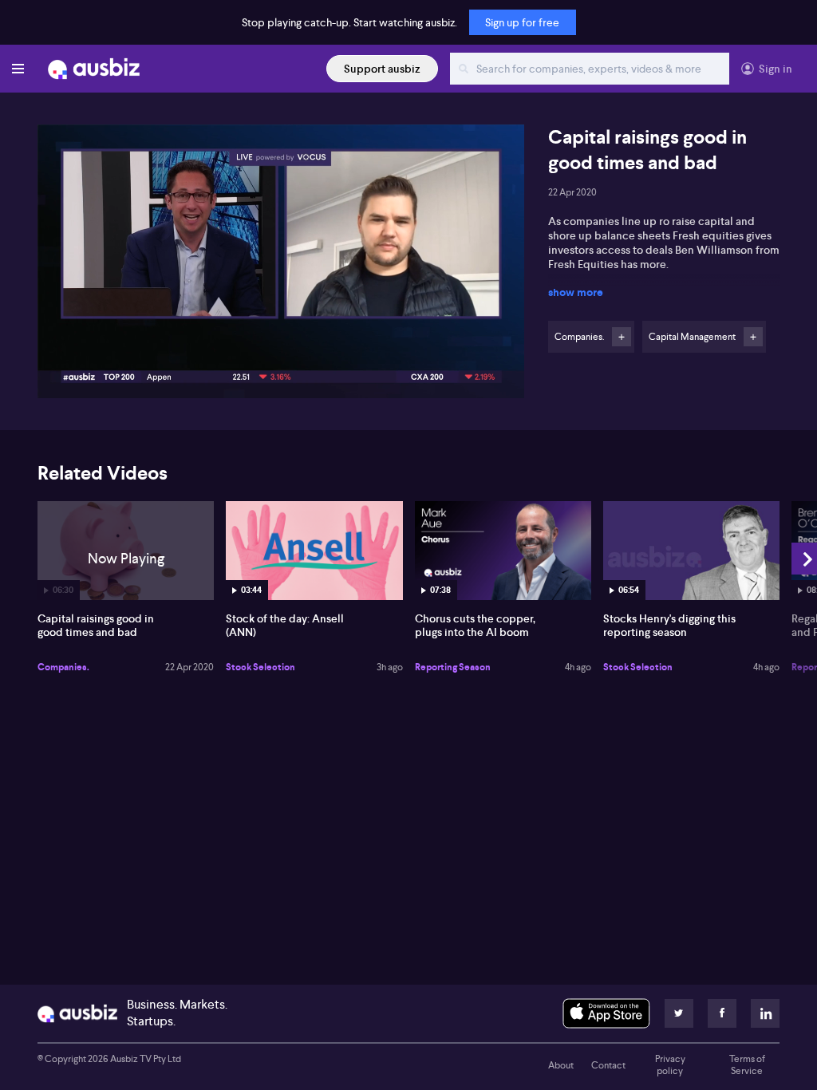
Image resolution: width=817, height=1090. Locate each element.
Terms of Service (747, 1065)
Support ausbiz (382, 68)
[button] (285, 266)
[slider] (280, 341)
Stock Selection (260, 667)
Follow (621, 336)
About (561, 1065)
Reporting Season (453, 667)
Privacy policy (670, 1065)
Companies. (63, 667)
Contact (608, 1065)
